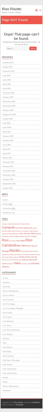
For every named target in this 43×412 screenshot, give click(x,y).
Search (33, 48)
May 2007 (7, 149)
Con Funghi (7, 313)
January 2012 (8, 62)
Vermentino (10, 263)
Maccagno (5, 233)
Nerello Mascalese (13, 233)
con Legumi (7, 317)
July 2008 (6, 123)
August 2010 (8, 67)
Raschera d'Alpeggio (31, 236)
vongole (23, 263)
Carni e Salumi (8, 295)
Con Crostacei (8, 300)
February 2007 (8, 162)
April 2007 (7, 153)
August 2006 (8, 188)
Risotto (14, 250)
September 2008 (9, 114)
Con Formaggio (9, 304)
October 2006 (8, 179)
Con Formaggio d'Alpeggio (13, 308)
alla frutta (6, 287)
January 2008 (8, 136)
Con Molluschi (8, 321)
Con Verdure (8, 334)
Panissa (11, 236)
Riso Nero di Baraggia (11, 360)
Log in (5, 200)
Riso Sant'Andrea (9, 369)
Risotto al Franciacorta (16, 254)
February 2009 (8, 93)
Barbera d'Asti (16, 224)
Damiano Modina (7, 231)
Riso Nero (21, 245)
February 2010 (8, 71)
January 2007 (8, 166)
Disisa (14, 231)
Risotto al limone (14, 257)
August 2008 (8, 119)
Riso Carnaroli (8, 356)
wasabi (28, 263)
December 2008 (9, 101)
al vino (5, 278)
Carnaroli (8, 227)
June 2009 (7, 80)
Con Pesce (7, 326)
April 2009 (7, 88)
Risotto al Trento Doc (8, 260)
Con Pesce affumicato (23, 228)
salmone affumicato (29, 260)
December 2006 (9, 171)
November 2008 (9, 106)
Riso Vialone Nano (10, 373)
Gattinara (26, 231)
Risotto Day (18, 260)
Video (17, 263)
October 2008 (8, 110)
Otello (32, 234)
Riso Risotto (11, 9)
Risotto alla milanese (29, 254)
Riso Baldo (20, 241)
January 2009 (8, 97)
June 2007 (7, 145)
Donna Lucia (19, 231)
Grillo (31, 231)
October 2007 (8, 140)
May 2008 (7, 132)
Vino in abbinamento (11, 386)
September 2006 (9, 184)
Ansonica (4, 224)
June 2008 (7, 127)
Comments (9, 208)
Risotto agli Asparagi (26, 251)
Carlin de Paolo (25, 224)
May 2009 (7, 84)
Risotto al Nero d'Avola (28, 257)
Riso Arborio (12, 241)
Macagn (35, 231)
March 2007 (7, 158)
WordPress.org (8, 213)
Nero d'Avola (25, 234)
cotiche (35, 228)
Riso (5, 240)
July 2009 (6, 75)
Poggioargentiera (19, 236)
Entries (7, 204)
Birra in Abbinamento (11, 291)
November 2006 (9, 175)
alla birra (6, 282)
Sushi (4, 263)
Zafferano (5, 267)
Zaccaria (35, 263)
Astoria (10, 224)
